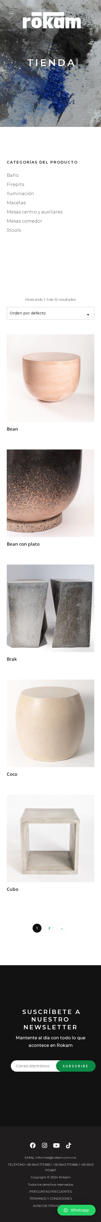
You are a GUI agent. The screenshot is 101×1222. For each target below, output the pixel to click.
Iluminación (20, 193)
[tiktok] (68, 1147)
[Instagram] (44, 1147)
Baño (13, 175)
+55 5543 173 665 (38, 1164)
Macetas (16, 202)
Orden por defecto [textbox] (28, 313)
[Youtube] (56, 1147)
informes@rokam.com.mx (56, 1157)
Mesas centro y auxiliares (34, 211)
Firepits (15, 184)
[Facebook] (33, 1147)
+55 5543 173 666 (65, 1164)
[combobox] (50, 313)
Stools (14, 230)
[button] (76, 1210)
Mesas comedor (24, 221)
